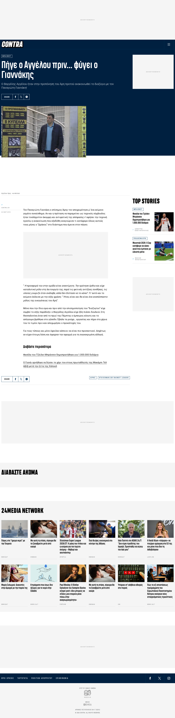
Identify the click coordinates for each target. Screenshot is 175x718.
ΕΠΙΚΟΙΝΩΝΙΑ (62, 678)
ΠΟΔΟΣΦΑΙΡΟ (140, 238)
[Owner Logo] (87, 694)
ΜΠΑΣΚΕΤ (138, 209)
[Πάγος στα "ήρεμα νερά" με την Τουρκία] (14, 529)
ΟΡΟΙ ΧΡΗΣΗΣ (7, 678)
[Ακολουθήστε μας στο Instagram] (168, 678)
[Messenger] (27, 97)
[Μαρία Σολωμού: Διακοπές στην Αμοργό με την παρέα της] (14, 573)
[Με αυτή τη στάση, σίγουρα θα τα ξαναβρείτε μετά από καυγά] (43, 529)
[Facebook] (15, 97)
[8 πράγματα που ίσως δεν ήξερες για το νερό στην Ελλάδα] (43, 573)
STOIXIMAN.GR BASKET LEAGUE (114, 378)
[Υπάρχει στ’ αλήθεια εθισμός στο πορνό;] (131, 573)
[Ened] (88, 704)
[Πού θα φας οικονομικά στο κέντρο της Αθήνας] (102, 529)
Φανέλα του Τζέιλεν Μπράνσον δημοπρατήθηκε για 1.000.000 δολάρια (60, 354)
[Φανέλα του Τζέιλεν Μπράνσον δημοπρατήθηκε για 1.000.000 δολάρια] (164, 221)
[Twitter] (21, 97)
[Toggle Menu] (169, 44)
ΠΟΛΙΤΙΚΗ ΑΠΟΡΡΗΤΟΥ (41, 678)
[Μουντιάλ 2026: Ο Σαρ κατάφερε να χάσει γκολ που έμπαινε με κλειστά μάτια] (164, 251)
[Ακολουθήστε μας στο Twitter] (159, 678)
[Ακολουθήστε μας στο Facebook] (150, 678)
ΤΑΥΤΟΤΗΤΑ (23, 678)
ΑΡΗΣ (92, 378)
